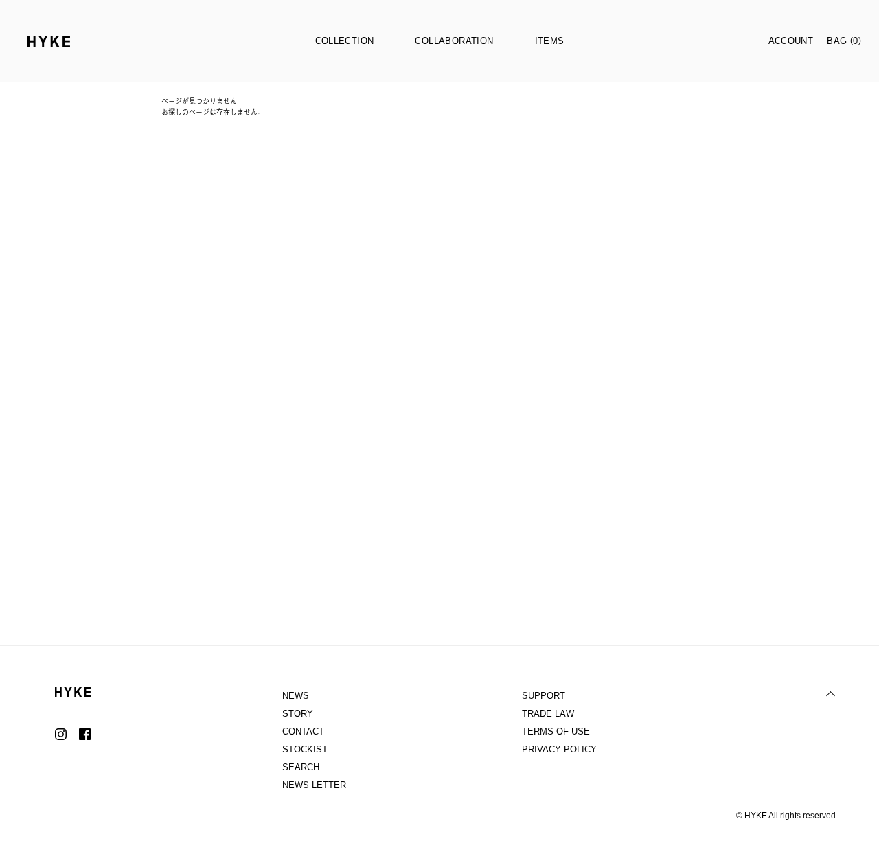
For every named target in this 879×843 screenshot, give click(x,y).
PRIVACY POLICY (559, 749)
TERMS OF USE (556, 731)
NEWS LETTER (314, 785)
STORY (297, 713)
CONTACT (303, 731)
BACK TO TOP (831, 694)
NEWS (295, 696)
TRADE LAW (548, 713)
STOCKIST (305, 749)
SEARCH (300, 767)
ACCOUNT (791, 41)
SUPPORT (543, 696)
